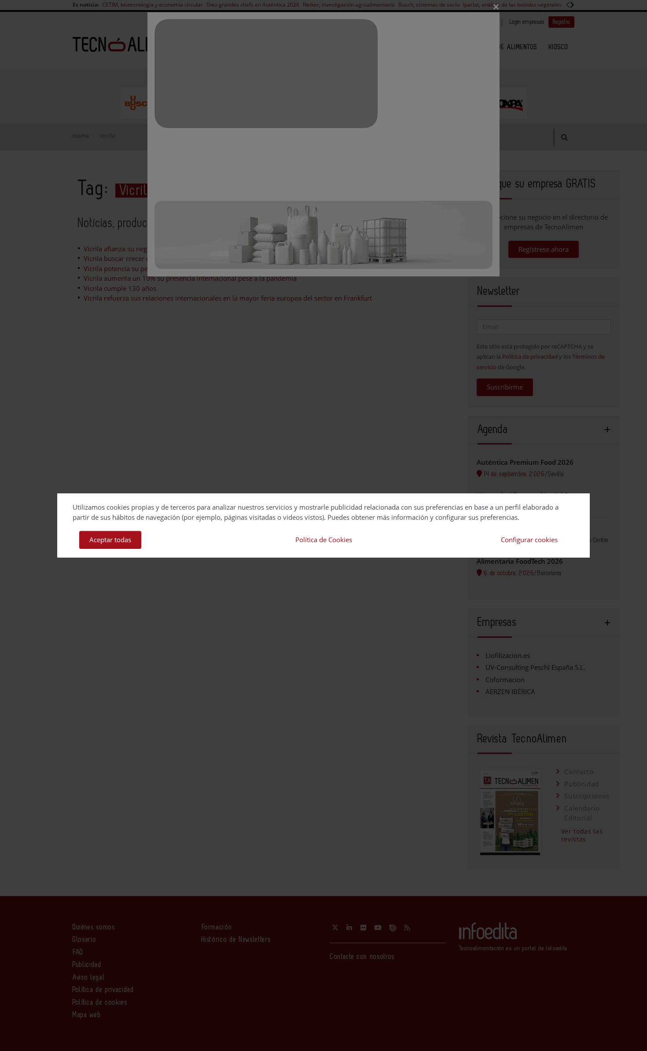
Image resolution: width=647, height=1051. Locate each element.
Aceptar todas (110, 539)
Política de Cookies (323, 539)
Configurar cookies (529, 539)
